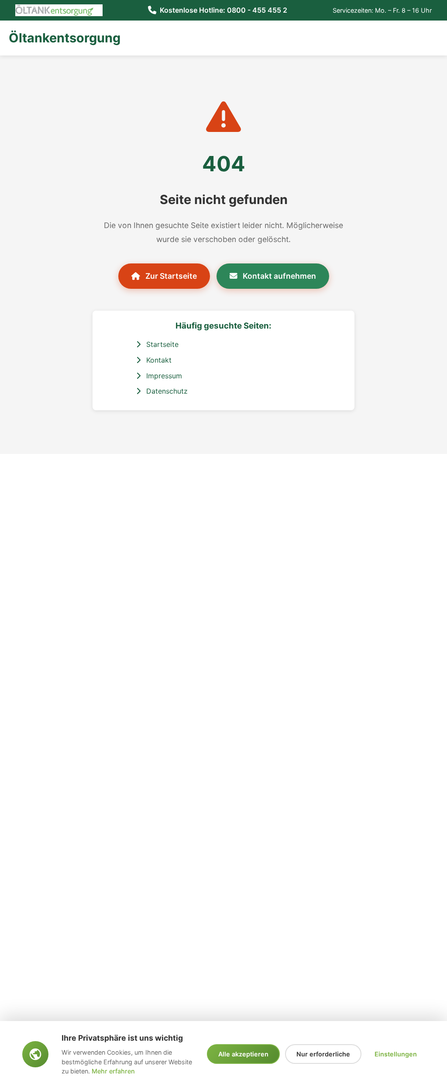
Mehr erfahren (113, 1071)
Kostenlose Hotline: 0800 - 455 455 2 (223, 10)
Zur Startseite (170, 275)
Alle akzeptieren (243, 1054)
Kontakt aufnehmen (278, 275)
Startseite (161, 344)
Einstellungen (396, 1054)
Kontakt (158, 360)
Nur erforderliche (323, 1054)
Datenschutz (166, 391)
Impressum (163, 375)
